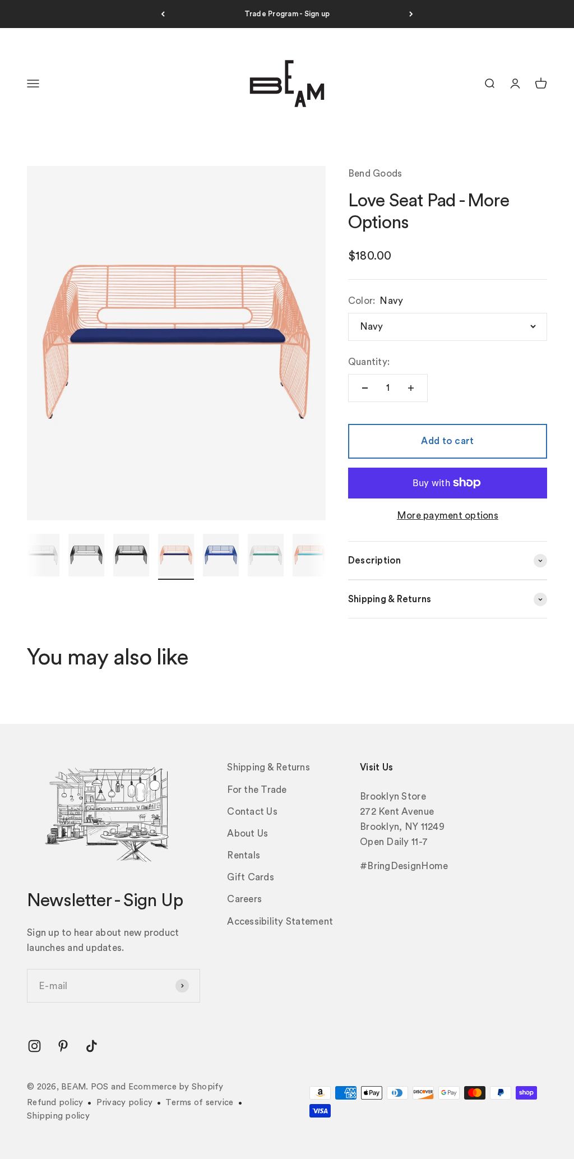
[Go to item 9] (266, 557)
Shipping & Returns (268, 767)
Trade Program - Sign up (287, 13)
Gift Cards (250, 877)
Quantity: (369, 362)
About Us (247, 833)
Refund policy (55, 1102)
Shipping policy (58, 1116)
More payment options (447, 515)
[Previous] (163, 14)
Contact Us (252, 811)
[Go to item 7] (176, 557)
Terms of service (199, 1102)
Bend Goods (375, 173)
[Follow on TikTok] (91, 1046)
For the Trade (256, 790)
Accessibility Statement (280, 921)
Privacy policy (124, 1102)
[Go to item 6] (131, 557)
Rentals (243, 855)
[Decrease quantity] (365, 388)
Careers (244, 899)
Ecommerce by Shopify (176, 1087)
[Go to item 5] (86, 557)
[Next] (411, 14)
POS (100, 1087)
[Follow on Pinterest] (63, 1046)
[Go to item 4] (41, 557)
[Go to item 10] (310, 557)
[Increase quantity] (411, 388)
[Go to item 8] (221, 557)
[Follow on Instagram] (34, 1046)
